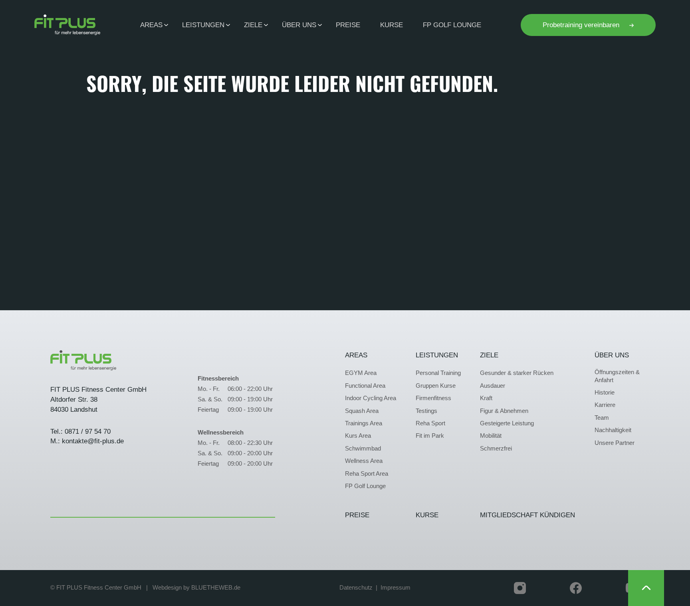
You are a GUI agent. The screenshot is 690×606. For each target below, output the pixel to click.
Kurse (391, 24)
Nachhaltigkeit (613, 430)
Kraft (486, 398)
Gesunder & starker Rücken (516, 373)
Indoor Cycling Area (370, 398)
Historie (605, 392)
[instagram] (520, 588)
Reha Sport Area (366, 473)
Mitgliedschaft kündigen (527, 514)
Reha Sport (430, 423)
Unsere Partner (614, 443)
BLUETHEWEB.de (215, 587)
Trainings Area (363, 423)
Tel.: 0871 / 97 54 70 (80, 431)
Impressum (395, 587)
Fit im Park (430, 436)
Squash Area (362, 411)
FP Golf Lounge (452, 24)
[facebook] (576, 588)
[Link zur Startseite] (67, 24)
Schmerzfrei (496, 448)
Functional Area (365, 386)
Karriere (605, 405)
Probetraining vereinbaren (582, 24)
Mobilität (491, 436)
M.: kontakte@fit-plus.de (87, 441)
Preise (348, 24)
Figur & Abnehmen (504, 411)
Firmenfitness (433, 398)
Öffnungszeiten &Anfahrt (617, 376)
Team (602, 418)
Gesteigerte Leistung (507, 423)
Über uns (612, 355)
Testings (426, 411)
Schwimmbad (363, 448)
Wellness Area (364, 461)
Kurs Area (358, 436)
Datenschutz (356, 587)
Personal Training (438, 373)
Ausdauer (492, 386)
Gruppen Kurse (436, 386)
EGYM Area (361, 373)
